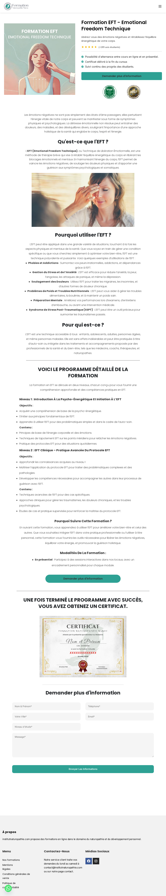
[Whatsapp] (8, 888)
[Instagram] (96, 861)
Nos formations (11, 860)
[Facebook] (88, 861)
